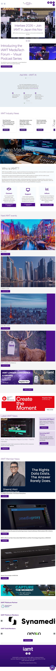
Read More (6, 125)
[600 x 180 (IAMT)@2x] (28, 391)
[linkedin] (5, 4)
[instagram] (2, 4)
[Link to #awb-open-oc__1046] (54, 2)
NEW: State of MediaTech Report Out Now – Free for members (17, 436)
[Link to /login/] (51, 2)
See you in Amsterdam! (28, 26)
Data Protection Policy (31, 666)
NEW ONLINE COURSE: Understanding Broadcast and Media (47, 434)
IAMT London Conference (8, 359)
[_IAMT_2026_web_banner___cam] (28, 581)
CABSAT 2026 (5, 285)
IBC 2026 (3, 247)
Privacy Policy (22, 666)
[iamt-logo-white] (28, 651)
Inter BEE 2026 (5, 322)
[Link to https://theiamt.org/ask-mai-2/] (48, 2)
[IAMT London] (28, 366)
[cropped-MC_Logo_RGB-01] (6, 600)
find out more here (34, 84)
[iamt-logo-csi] (28, 2)
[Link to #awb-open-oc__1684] (54, 5)
